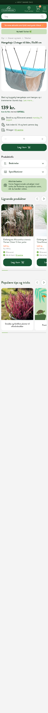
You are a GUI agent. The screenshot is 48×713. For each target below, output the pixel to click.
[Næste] (44, 199)
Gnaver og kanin (14, 38)
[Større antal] (42, 139)
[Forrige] (37, 199)
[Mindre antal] (5, 139)
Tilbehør (27, 38)
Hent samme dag (25, 2)
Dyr (2, 38)
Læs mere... (28, 100)
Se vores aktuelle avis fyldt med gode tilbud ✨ (24, 25)
